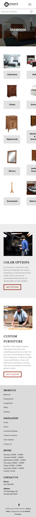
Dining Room (8, 399)
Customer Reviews (11, 431)
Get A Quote (12, 374)
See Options (12, 287)
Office (6, 407)
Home (6, 422)
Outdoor (7, 412)
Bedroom (7, 394)
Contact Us (8, 444)
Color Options (9, 440)
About (6, 427)
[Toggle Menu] (29, 4)
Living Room (8, 403)
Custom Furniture (10, 435)
